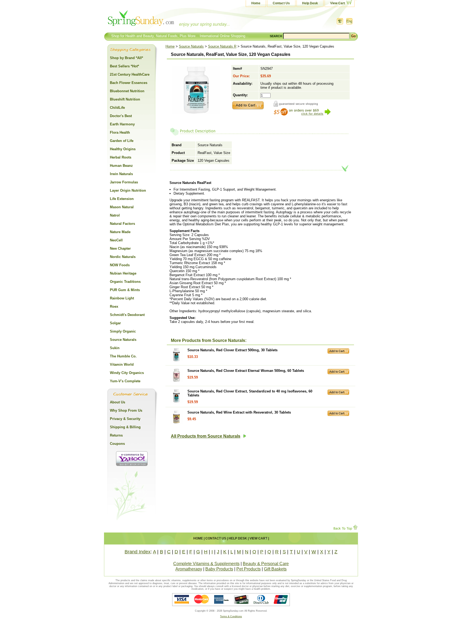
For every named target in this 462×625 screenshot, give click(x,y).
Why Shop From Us (126, 410)
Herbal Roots (120, 157)
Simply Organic (123, 331)
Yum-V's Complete (125, 381)
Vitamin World (122, 364)
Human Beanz (121, 166)
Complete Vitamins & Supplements (206, 563)
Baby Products (219, 569)
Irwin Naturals (121, 174)
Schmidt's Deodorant (127, 315)
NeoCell (116, 240)
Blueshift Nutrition (125, 99)
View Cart (337, 3)
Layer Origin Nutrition (128, 190)
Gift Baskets (275, 569)
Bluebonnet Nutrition (127, 91)
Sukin (115, 348)
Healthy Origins (123, 149)
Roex (114, 306)
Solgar (115, 323)
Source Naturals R (222, 46)
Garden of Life (121, 141)
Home (255, 3)
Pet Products (248, 569)
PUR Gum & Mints (125, 290)
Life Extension (122, 199)
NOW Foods (120, 265)
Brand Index (138, 551)
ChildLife (117, 108)
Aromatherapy (188, 569)
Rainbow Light (122, 298)
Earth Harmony (122, 124)
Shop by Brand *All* (126, 58)
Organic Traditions (125, 282)
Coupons (117, 444)
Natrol (115, 215)
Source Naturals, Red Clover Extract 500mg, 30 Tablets (232, 350)
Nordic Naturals (123, 257)
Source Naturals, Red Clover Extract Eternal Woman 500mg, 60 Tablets (245, 371)
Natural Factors (122, 224)
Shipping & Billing (125, 427)
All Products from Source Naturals (205, 436)
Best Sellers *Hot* (124, 66)
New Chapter (120, 248)
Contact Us (281, 3)
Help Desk (310, 3)
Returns (116, 435)
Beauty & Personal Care (266, 563)
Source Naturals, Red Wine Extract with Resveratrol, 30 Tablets (239, 412)
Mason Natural (122, 207)
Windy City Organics (127, 373)
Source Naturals (191, 46)
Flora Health (120, 132)
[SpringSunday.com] (157, 20)
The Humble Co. (123, 356)
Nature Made (120, 232)
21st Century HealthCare (129, 74)
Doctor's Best (121, 116)
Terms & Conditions (231, 616)
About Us (117, 402)
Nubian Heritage (123, 273)
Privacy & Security (125, 419)
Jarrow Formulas (124, 182)
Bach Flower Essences (128, 83)
